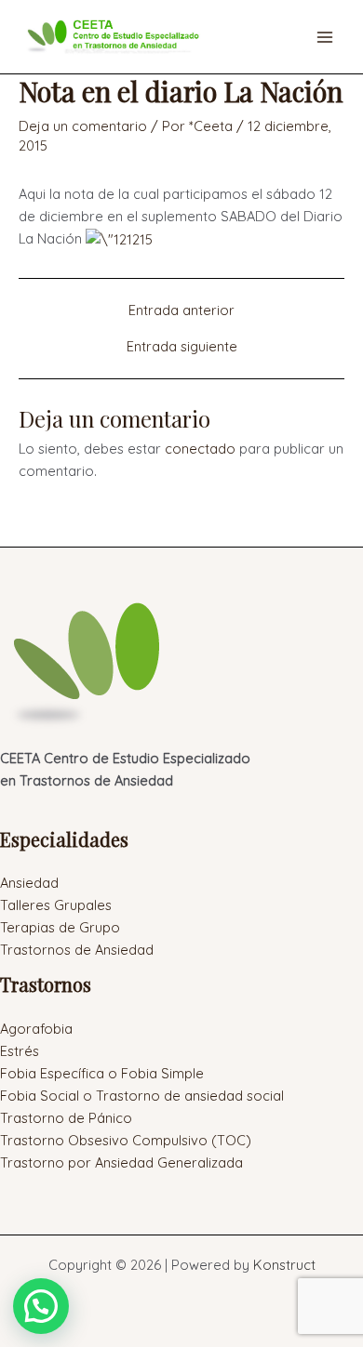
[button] (41, 1306)
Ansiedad (29, 882)
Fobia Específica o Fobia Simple (102, 1073)
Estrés (19, 1051)
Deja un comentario (83, 126)
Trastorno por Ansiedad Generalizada (121, 1162)
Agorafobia (36, 1028)
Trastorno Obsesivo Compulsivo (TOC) (125, 1140)
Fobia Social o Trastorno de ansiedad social (142, 1095)
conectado (200, 448)
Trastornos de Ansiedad (77, 949)
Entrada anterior (181, 311)
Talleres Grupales (56, 905)
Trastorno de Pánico (66, 1118)
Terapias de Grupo (60, 927)
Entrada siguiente (182, 347)
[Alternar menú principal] (324, 37)
